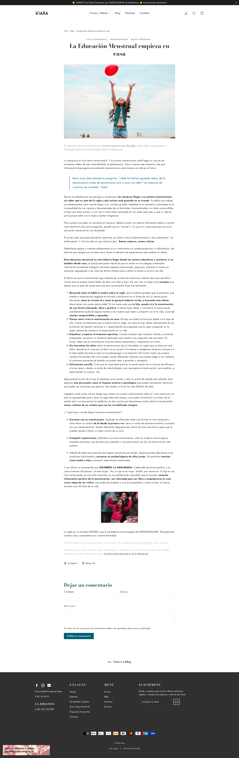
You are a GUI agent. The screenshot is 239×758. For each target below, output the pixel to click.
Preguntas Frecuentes (80, 711)
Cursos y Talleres (98, 13)
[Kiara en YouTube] (49, 685)
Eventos (107, 706)
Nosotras (130, 13)
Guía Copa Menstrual (80, 706)
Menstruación (119, 39)
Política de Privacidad (131, 748)
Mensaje (69, 606)
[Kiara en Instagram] (43, 685)
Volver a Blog (122, 662)
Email (124, 592)
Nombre (69, 592)
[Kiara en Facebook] (36, 685)
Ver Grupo (42, 696)
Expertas (73, 696)
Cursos (107, 691)
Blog (117, 13)
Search (73, 691)
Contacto (144, 13)
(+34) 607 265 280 (44, 709)
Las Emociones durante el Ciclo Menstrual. (126, 553)
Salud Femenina (140, 39)
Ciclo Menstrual (97, 39)
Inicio (66, 31)
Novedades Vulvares (79, 701)
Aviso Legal (113, 748)
